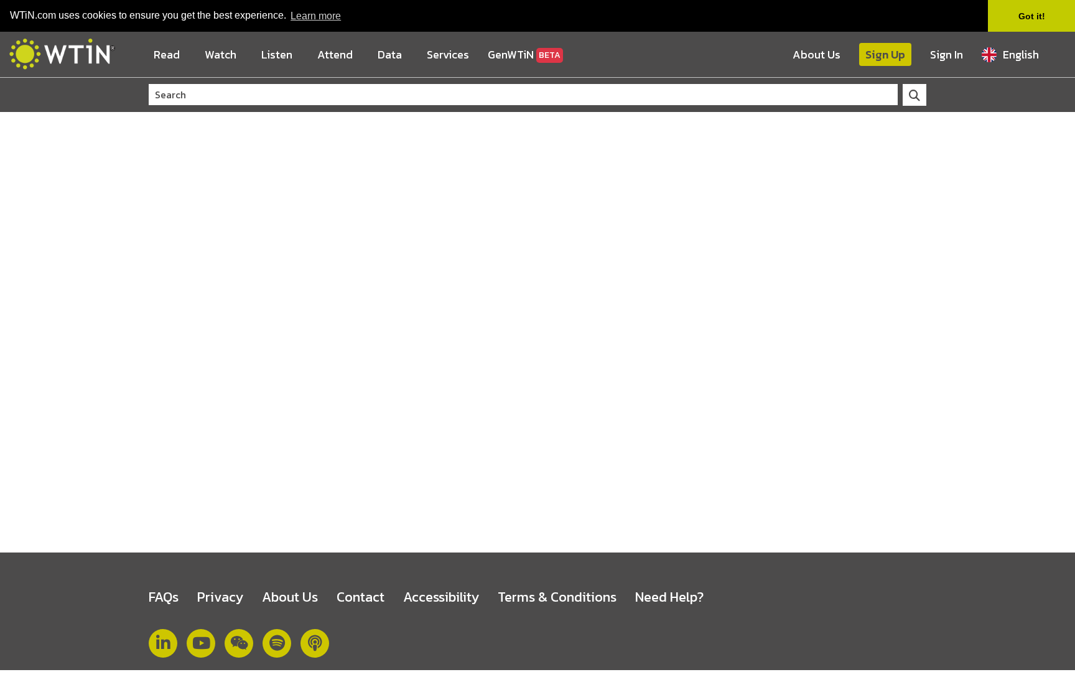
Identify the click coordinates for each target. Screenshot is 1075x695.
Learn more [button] (316, 16)
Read (167, 54)
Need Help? (669, 597)
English (1021, 54)
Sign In (946, 54)
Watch (220, 54)
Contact (360, 597)
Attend (335, 54)
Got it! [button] (1031, 16)
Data (390, 54)
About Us (816, 54)
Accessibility (441, 597)
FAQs (164, 597)
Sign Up (885, 54)
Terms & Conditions (557, 597)
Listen (276, 54)
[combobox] (1024, 54)
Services (448, 54)
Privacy (220, 597)
